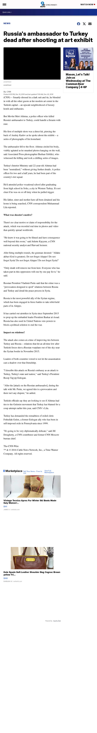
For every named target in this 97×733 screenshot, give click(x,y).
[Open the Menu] (4, 4)
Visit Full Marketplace (49, 471)
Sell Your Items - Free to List (32, 472)
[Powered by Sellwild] (57, 621)
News (7, 23)
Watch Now (87, 4)
